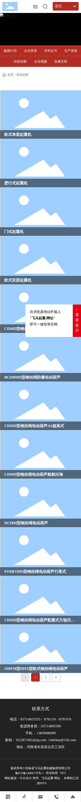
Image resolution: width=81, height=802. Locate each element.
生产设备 (70, 50)
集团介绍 (10, 50)
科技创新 (20, 61)
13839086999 (46, 733)
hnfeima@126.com (63, 740)
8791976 (65, 719)
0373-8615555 (30, 719)
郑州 (36, 778)
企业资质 (30, 50)
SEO (63, 773)
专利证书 (50, 50)
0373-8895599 (51, 726)
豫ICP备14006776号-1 (29, 773)
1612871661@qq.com (31, 740)
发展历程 (60, 61)
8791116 (50, 719)
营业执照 (52, 773)
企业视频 (40, 61)
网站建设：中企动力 (18, 778)
